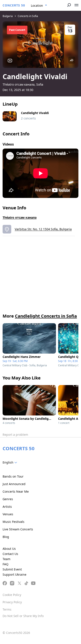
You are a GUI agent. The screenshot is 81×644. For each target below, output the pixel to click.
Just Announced (14, 484)
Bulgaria (8, 16)
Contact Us (10, 554)
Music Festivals (13, 522)
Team (6, 559)
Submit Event (12, 569)
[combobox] (39, 5)
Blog (6, 537)
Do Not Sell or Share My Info (23, 616)
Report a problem (15, 434)
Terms (7, 609)
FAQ (5, 564)
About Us (9, 549)
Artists (7, 507)
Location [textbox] (37, 5)
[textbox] (11, 462)
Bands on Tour (13, 476)
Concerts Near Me (16, 491)
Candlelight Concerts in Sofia (46, 316)
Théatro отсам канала (20, 217)
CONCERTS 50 (14, 5)
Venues (8, 514)
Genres (8, 499)
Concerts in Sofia (28, 16)
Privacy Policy (12, 602)
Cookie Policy (12, 595)
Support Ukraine (14, 574)
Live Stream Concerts (18, 529)
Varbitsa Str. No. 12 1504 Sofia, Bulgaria (43, 229)
